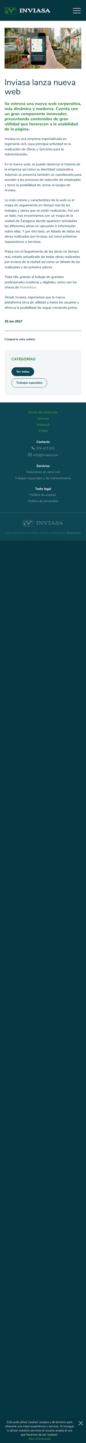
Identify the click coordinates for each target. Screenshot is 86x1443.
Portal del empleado (43, 412)
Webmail (43, 425)
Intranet (43, 418)
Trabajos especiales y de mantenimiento (43, 478)
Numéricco (28, 287)
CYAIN (43, 431)
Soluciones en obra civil (43, 472)
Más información (39, 1439)
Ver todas (22, 372)
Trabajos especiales (29, 383)
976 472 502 (45, 448)
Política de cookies (43, 495)
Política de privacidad (43, 501)
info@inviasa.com (45, 455)
